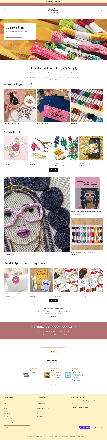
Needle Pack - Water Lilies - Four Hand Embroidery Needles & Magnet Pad (91, 163)
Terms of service (64, 436)
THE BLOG (39, 400)
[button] (5, 10)
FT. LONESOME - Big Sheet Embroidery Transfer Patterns (65, 163)
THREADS (74, 123)
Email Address (53, 343)
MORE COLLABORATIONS (43, 408)
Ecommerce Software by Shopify (39, 436)
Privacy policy (57, 436)
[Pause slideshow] (58, 62)
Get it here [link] (53, 316)
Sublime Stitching (28, 436)
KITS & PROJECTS (43, 123)
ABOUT (5, 400)
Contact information (81, 436)
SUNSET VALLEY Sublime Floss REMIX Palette (82, 252)
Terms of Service (41, 413)
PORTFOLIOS (8, 254)
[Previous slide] (48, 62)
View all (53, 169)
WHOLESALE (7, 413)
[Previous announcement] (4, 4)
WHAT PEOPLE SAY (8, 418)
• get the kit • (53, 44)
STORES (6, 406)
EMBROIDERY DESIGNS (12, 123)
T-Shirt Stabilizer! (58, 313)
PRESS (5, 408)
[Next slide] (54, 62)
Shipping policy (73, 436)
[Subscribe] (28, 427)
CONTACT (6, 411)
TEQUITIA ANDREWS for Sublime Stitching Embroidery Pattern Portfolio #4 (86, 212)
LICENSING (6, 416)
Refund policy (40, 416)
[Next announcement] (102, 4)
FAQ (5, 403)
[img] (53, 363)
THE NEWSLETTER (41, 403)
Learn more (53, 79)
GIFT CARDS (40, 411)
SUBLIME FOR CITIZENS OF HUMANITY (46, 406)
